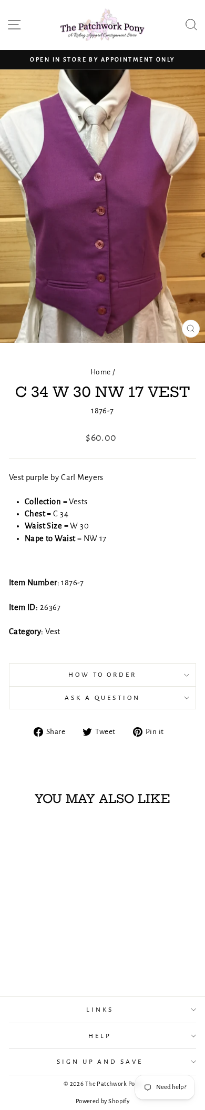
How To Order (102, 674)
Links (100, 1009)
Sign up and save (100, 1061)
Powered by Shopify (102, 1101)
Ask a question (102, 697)
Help (99, 1036)
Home (100, 372)
